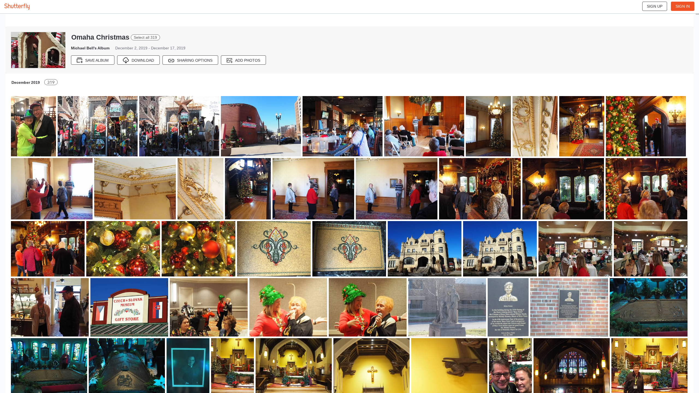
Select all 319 (145, 37)
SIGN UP (654, 6)
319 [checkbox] (51, 82)
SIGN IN (683, 6)
